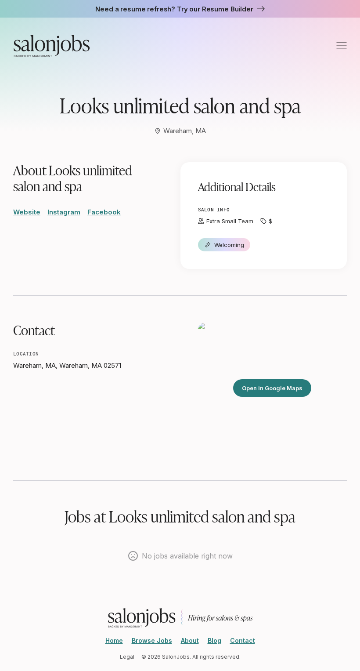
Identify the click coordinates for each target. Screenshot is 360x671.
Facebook (104, 212)
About (190, 640)
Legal (127, 656)
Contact (242, 640)
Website (26, 212)
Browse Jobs (152, 640)
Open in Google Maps (272, 388)
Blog (214, 640)
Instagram (63, 212)
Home (114, 640)
